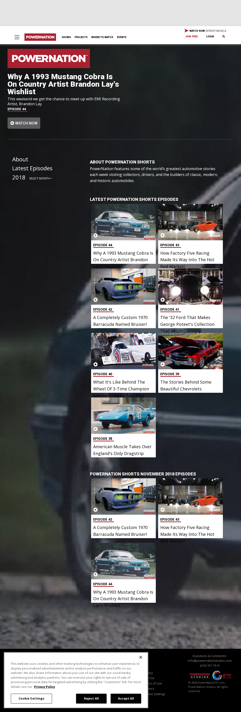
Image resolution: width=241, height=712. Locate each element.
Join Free (191, 36)
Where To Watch (102, 37)
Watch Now (25, 123)
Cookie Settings (31, 698)
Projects (81, 37)
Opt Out (148, 678)
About (20, 159)
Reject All (91, 698)
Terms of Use (152, 683)
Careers (148, 688)
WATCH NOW (207, 30)
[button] (17, 38)
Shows (66, 37)
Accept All (126, 698)
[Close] (141, 657)
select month (39, 178)
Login (210, 36)
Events (121, 37)
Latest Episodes (32, 168)
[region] (76, 680)
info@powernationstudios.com (210, 660)
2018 (18, 177)
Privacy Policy (44, 687)
